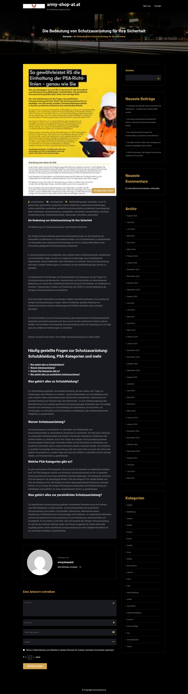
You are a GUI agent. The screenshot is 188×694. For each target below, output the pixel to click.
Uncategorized (56, 202)
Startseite (67, 36)
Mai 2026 (130, 236)
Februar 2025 (132, 337)
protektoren (90, 208)
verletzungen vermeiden (75, 215)
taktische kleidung (134, 613)
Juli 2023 (130, 465)
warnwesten (92, 215)
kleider (129, 559)
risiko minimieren (36, 211)
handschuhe (56, 205)
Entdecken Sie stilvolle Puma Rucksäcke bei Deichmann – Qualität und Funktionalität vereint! (143, 109)
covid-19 (102, 202)
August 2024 (132, 377)
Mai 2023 (130, 478)
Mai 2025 (130, 317)
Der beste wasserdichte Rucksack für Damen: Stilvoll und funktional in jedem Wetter (140, 122)
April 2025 (131, 323)
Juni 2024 (131, 391)
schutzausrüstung (53, 211)
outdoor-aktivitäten (36, 208)
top (128, 633)
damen (129, 519)
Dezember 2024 (133, 350)
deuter (129, 525)
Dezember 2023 (133, 431)
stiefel (129, 599)
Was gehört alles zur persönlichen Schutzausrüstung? (55, 374)
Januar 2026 (132, 263)
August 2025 (132, 296)
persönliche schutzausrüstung (70, 208)
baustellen (92, 202)
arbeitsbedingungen (78, 202)
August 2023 (132, 458)
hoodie (129, 545)
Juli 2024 (130, 384)
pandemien (51, 208)
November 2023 (133, 438)
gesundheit (45, 205)
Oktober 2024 (132, 364)
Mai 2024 (130, 397)
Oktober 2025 (132, 283)
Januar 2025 (132, 344)
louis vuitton (132, 566)
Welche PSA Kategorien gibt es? (45, 371)
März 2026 (131, 249)
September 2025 (133, 290)
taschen (130, 620)
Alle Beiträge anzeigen (68, 567)
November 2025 (133, 276)
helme (66, 205)
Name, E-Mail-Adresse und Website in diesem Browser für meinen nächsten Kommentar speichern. (70, 650)
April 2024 (131, 404)
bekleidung (131, 512)
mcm (129, 579)
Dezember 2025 (133, 269)
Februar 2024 (132, 418)
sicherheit (104, 211)
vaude (129, 646)
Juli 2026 (130, 222)
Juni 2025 (131, 310)
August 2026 (132, 216)
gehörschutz (33, 205)
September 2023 (133, 451)
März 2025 (131, 330)
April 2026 (131, 243)
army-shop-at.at (63, 4)
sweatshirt (131, 606)
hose (129, 552)
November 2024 (133, 357)
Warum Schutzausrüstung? (42, 368)
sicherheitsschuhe (36, 215)
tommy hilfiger (132, 626)
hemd (129, 539)
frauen (129, 532)
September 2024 (133, 370)
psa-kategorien (102, 208)
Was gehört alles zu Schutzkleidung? (47, 364)
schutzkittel (79, 211)
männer (130, 572)
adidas (129, 505)
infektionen (74, 205)
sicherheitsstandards (54, 215)
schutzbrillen (67, 211)
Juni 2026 (131, 229)
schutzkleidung (92, 211)
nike (128, 586)
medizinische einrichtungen (92, 205)
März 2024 (131, 411)
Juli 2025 (130, 303)
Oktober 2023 (132, 444)
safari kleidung (133, 593)
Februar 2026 (132, 256)
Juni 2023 (131, 471)
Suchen (129, 70)
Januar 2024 (132, 424)
